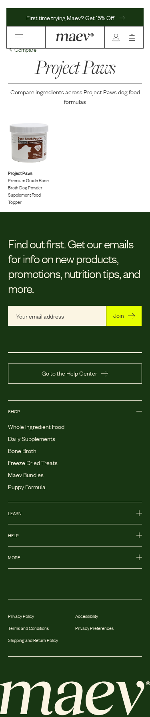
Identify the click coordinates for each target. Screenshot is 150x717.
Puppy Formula (27, 486)
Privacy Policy (21, 616)
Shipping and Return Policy (33, 640)
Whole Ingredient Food (36, 426)
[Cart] (133, 37)
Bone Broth (22, 450)
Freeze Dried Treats (33, 462)
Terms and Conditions (28, 628)
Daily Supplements (31, 438)
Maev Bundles (26, 474)
